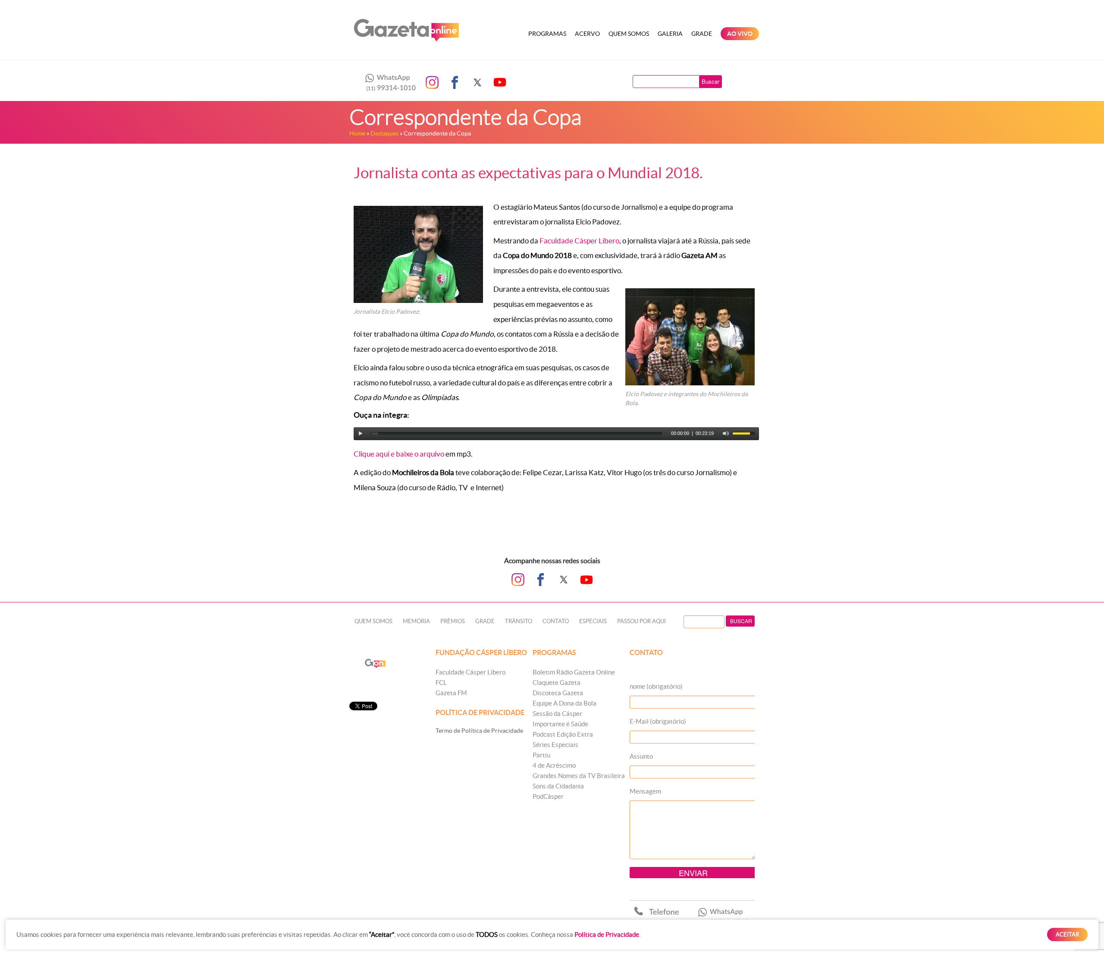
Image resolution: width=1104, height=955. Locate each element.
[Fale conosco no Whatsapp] (388, 82)
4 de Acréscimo (554, 765)
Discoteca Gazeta (558, 693)
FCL (441, 682)
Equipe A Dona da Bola (564, 703)
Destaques (384, 133)
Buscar (710, 81)
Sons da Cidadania (558, 786)
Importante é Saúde (560, 724)
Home (357, 133)
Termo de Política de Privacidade (479, 730)
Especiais (593, 621)
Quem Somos (628, 33)
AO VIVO (740, 33)
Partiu (541, 755)
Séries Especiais (555, 744)
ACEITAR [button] (1067, 934)
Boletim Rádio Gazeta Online (574, 672)
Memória (416, 621)
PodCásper (548, 796)
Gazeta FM (451, 693)
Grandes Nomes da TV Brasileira (579, 775)
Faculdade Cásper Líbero (578, 240)
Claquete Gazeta (556, 682)
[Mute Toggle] (725, 433)
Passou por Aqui (641, 621)
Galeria (670, 33)
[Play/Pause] (360, 433)
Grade (701, 33)
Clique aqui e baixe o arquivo (399, 454)
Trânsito (518, 621)
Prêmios (452, 621)
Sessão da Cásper (557, 713)
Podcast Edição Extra (563, 734)
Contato (556, 621)
